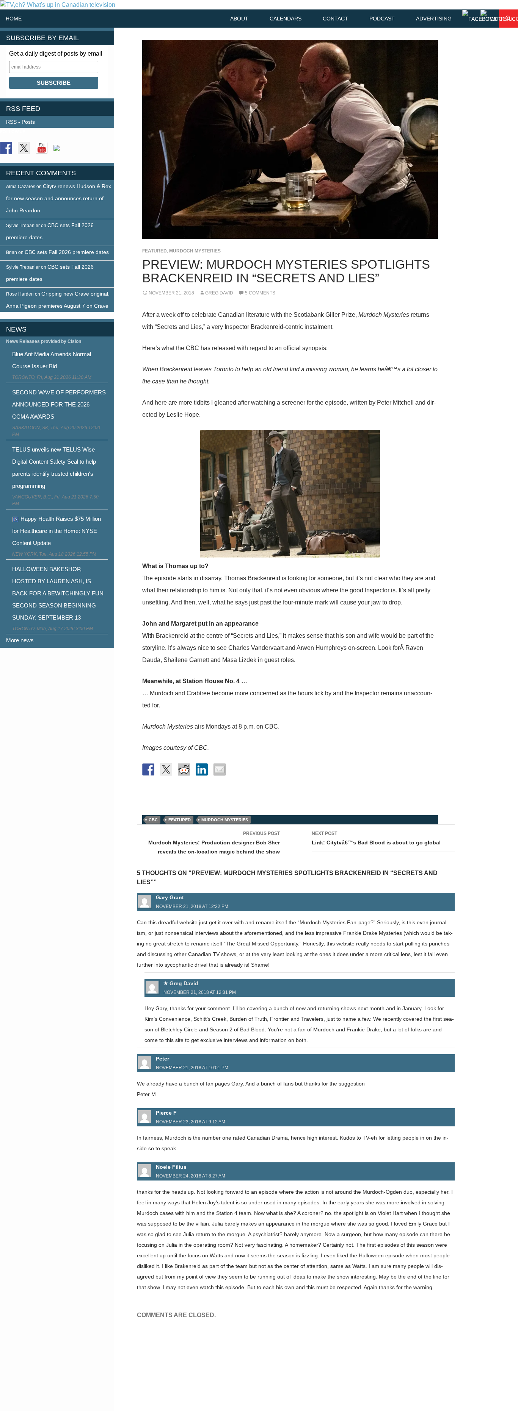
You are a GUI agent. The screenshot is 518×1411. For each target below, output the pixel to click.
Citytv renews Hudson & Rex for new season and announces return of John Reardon (58, 198)
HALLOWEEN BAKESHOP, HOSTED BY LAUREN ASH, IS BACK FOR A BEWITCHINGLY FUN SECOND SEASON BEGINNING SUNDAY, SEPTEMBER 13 (58, 593)
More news (20, 640)
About (239, 19)
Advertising (434, 19)
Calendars (285, 19)
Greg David (219, 293)
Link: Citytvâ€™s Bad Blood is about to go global (376, 838)
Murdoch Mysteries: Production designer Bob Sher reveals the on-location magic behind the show (214, 843)
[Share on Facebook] (148, 769)
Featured (154, 251)
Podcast (382, 19)
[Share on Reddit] (184, 769)
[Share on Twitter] (166, 769)
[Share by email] (219, 769)
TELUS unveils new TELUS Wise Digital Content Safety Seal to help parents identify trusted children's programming (54, 467)
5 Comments (260, 293)
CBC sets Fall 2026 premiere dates (67, 252)
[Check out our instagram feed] (59, 151)
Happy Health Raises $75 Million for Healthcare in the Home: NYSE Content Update (56, 530)
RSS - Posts (20, 122)
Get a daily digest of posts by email (55, 53)
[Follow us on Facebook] (6, 148)
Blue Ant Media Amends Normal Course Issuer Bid (51, 360)
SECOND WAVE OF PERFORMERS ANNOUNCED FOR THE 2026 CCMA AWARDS (59, 404)
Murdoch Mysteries (195, 251)
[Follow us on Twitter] (24, 148)
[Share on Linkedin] (202, 769)
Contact (335, 19)
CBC (153, 820)
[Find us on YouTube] (42, 148)
